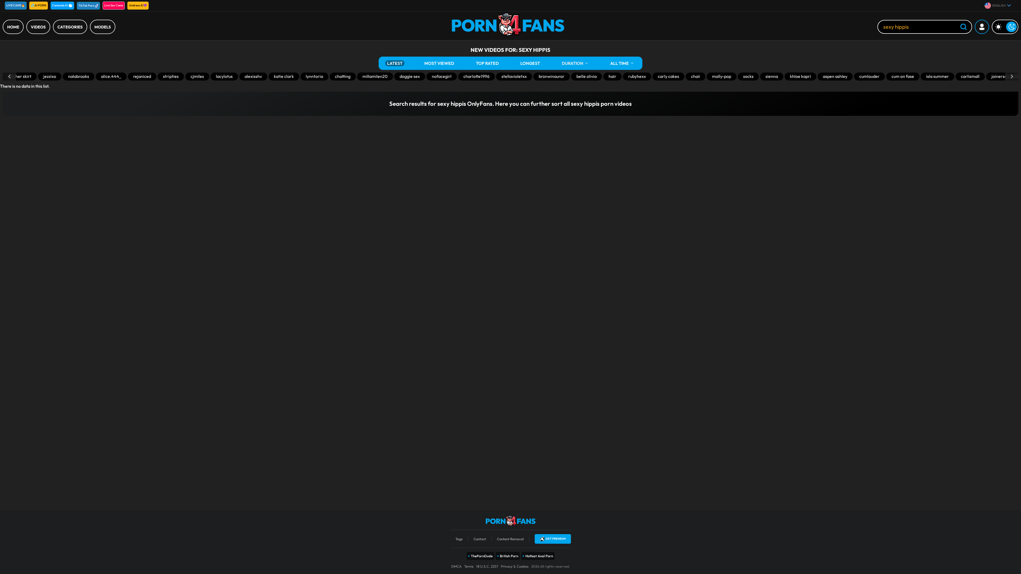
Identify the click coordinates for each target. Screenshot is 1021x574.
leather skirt (19, 76)
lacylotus (224, 76)
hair (612, 76)
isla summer (937, 76)
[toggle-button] (1005, 27)
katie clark (284, 76)
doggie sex (410, 76)
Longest (530, 63)
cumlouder (869, 76)
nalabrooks (78, 76)
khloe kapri (800, 76)
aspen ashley (835, 76)
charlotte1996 (476, 76)
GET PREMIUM (556, 539)
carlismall (970, 76)
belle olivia (586, 76)
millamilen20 (375, 76)
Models (102, 26)
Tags (459, 539)
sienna (771, 76)
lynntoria (314, 76)
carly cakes (668, 76)
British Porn (509, 556)
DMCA (456, 566)
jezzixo (49, 76)
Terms (469, 566)
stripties (171, 76)
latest (395, 63)
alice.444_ (111, 76)
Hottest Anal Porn (539, 556)
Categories (70, 26)
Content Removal (510, 539)
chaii (695, 76)
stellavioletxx (514, 76)
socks (748, 76)
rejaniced (142, 76)
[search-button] (963, 27)
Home (13, 26)
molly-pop (721, 76)
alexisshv (253, 76)
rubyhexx (637, 76)
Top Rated (487, 63)
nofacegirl (441, 76)
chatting (342, 76)
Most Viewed (439, 63)
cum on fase (903, 76)
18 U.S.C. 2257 (487, 566)
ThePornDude (482, 556)
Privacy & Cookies (515, 566)
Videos (38, 26)
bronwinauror (551, 76)
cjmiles (197, 76)
